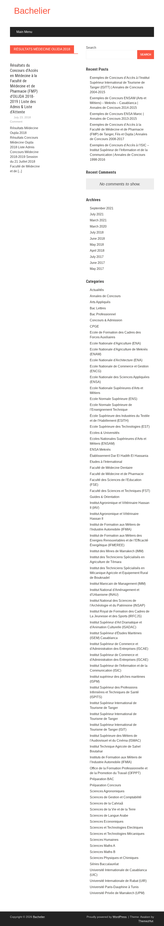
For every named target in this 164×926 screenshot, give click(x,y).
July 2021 (97, 214)
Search (91, 47)
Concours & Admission (106, 320)
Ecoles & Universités (104, 432)
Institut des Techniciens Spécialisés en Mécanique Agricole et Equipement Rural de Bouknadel (119, 572)
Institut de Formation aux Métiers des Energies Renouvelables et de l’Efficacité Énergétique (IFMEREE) (119, 540)
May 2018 (97, 244)
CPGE (94, 326)
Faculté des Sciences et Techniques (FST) (120, 491)
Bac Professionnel (103, 314)
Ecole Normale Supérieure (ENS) (113, 399)
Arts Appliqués (100, 302)
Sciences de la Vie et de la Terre (113, 809)
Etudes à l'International (106, 461)
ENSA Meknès (100, 449)
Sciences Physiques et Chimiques (114, 858)
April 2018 (97, 250)
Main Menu (24, 32)
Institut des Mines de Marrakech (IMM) (116, 551)
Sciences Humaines (104, 839)
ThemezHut (145, 921)
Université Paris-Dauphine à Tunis (114, 887)
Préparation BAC (102, 779)
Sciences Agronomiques (107, 791)
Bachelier (32, 11)
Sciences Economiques (106, 821)
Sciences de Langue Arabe (109, 815)
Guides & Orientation (104, 497)
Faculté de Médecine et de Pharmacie (117, 474)
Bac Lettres (98, 308)
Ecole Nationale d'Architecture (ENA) (116, 360)
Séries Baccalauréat (104, 864)
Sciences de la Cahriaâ (106, 803)
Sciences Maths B (102, 852)
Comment (16, 121)
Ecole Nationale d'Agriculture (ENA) (115, 343)
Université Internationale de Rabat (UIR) (118, 880)
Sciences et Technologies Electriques (116, 827)
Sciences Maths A (102, 845)
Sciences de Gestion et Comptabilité (115, 797)
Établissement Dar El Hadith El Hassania (119, 455)
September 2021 (101, 208)
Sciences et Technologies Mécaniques (117, 833)
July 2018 (97, 232)
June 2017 (97, 262)
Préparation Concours (105, 785)
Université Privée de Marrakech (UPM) (117, 893)
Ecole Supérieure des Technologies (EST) (120, 426)
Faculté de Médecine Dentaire (111, 467)
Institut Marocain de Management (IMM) (118, 583)
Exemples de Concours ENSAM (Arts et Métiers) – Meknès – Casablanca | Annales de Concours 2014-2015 (118, 102)
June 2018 (97, 238)
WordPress (120, 916)
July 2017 (97, 256)
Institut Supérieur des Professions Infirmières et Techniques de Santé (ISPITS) (114, 692)
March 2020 (98, 226)
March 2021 (98, 220)
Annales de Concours (105, 296)
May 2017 (97, 268)
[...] (20, 171)
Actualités (97, 290)
